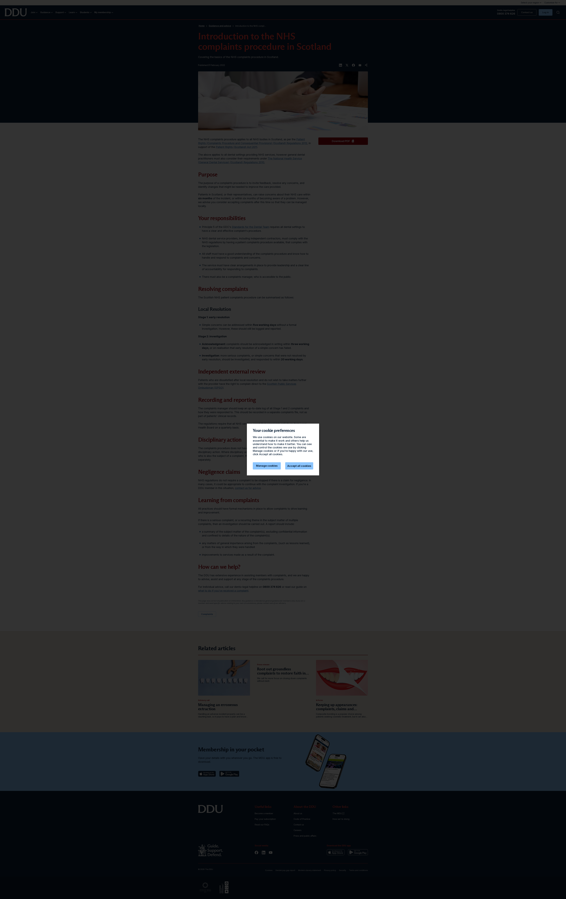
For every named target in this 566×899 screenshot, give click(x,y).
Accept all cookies (299, 465)
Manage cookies (267, 465)
